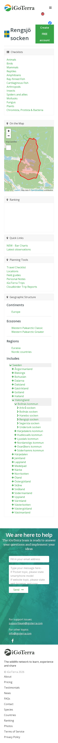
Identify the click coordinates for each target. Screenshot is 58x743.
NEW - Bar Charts (17, 245)
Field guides (14, 275)
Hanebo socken (28, 415)
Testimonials (12, 687)
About (7, 676)
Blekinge (20, 373)
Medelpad (20, 466)
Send (16, 589)
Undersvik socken (30, 427)
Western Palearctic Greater (27, 332)
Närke (18, 470)
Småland (20, 489)
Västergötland (23, 508)
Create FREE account (45, 34)
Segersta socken (29, 423)
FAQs (7, 698)
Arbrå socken (27, 408)
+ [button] (9, 131)
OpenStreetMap (37, 190)
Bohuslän (20, 377)
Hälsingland (22, 400)
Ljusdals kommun (27, 439)
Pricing (8, 682)
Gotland (19, 392)
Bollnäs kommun (28, 404)
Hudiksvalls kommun (29, 435)
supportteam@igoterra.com (26, 623)
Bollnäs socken (28, 411)
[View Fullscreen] (8, 147)
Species (8, 709)
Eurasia (15, 348)
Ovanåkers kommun (29, 446)
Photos (8, 726)
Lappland (20, 462)
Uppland (20, 497)
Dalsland (20, 384)
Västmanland (22, 512)
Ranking (9, 720)
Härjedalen (21, 454)
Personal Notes (16, 279)
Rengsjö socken (28, 419)
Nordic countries (21, 352)
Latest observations (19, 249)
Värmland (20, 501)
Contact (8, 704)
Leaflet (17, 190)
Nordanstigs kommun (30, 442)
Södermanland (23, 493)
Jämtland (20, 458)
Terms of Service (14, 731)
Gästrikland (21, 388)
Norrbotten (22, 473)
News (7, 693)
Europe (15, 312)
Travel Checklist (16, 267)
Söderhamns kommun (30, 450)
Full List (27, 227)
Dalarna (19, 380)
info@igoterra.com (20, 633)
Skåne (18, 485)
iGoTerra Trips (16, 283)
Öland (18, 477)
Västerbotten (23, 504)
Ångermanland (23, 369)
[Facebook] (12, 640)
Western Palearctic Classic (27, 328)
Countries (10, 715)
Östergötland (23, 481)
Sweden (17, 365)
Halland (19, 396)
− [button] (9, 136)
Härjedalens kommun (30, 431)
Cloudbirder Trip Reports (22, 287)
